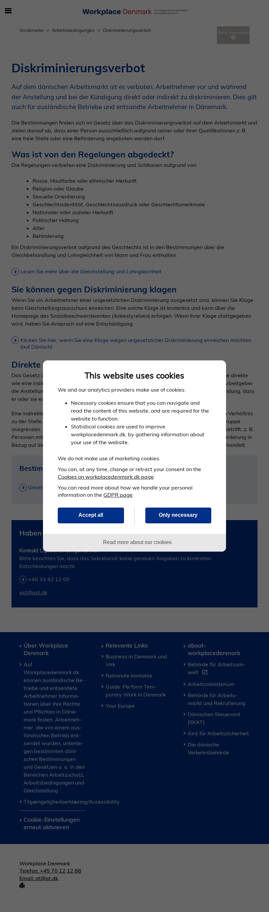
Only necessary (178, 515)
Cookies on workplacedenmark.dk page (106, 476)
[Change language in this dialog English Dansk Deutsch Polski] (215, 371)
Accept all (90, 515)
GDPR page (118, 494)
